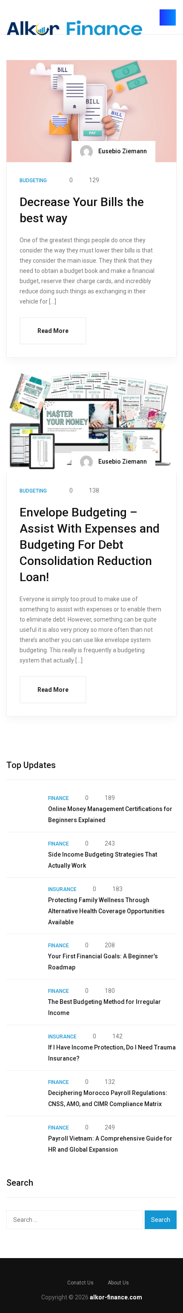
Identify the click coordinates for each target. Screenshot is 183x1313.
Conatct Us (80, 1283)
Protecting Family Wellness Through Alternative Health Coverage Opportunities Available (106, 911)
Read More (53, 330)
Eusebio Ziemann (122, 151)
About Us (118, 1283)
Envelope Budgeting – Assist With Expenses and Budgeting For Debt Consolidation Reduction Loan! (90, 544)
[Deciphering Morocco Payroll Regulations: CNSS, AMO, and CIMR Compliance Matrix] (23, 1093)
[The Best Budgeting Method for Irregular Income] (23, 1002)
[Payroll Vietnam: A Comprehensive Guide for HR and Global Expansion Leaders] (23, 1138)
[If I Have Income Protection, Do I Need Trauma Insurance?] (23, 1047)
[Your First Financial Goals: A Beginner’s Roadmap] (23, 956)
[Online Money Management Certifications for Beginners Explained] (23, 809)
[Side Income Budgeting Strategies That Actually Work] (23, 855)
